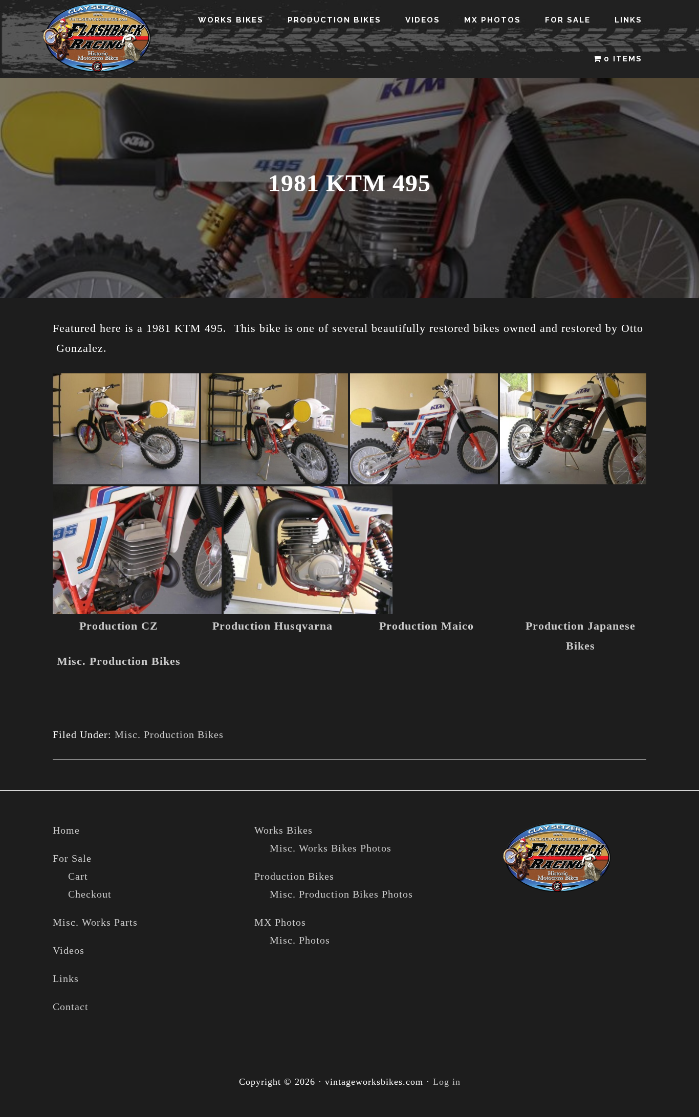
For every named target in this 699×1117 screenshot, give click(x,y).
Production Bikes (294, 876)
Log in (447, 1082)
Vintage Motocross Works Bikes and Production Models (97, 38)
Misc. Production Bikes (119, 661)
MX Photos (280, 922)
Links (66, 978)
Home (66, 830)
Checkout (90, 894)
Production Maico (426, 625)
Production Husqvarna (272, 625)
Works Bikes (283, 830)
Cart (78, 876)
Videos (68, 950)
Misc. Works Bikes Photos (330, 848)
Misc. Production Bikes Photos (341, 894)
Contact (71, 1006)
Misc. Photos (300, 940)
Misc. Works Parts (95, 922)
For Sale (72, 858)
